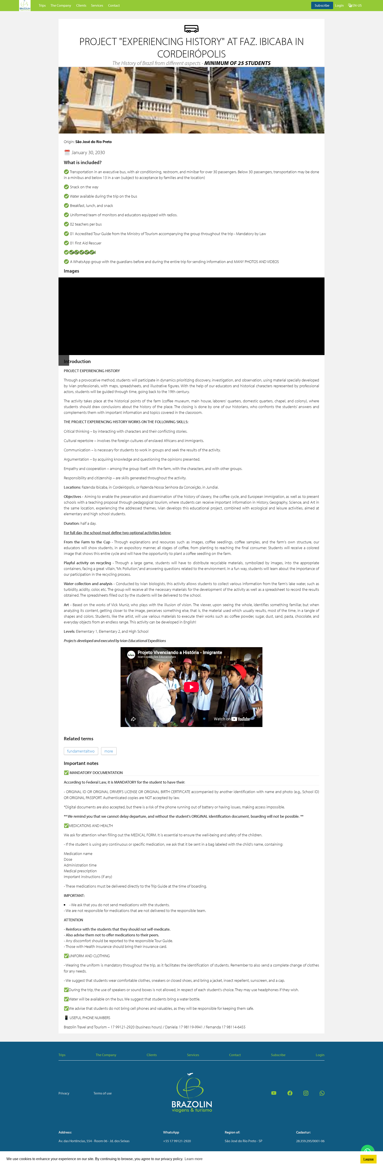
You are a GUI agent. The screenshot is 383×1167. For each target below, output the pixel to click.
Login (339, 5)
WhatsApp (171, 1132)
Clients (81, 5)
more (108, 751)
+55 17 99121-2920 (177, 1141)
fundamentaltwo (81, 751)
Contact (114, 5)
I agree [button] (368, 1159)
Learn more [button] (194, 1159)
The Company (61, 5)
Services (97, 5)
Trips (42, 5)
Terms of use (103, 1093)
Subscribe (322, 5)
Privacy (64, 1093)
